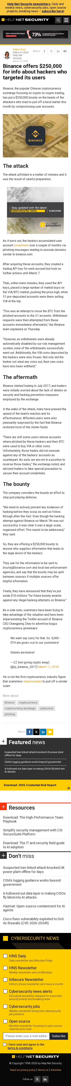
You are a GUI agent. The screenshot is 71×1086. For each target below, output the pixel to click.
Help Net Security (51, 1063)
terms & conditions (20, 1048)
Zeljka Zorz (19, 49)
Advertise (56, 1070)
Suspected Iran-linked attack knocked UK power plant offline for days (34, 870)
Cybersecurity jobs (24, 1006)
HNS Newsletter (23, 968)
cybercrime (46, 708)
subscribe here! (53, 11)
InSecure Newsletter (26, 979)
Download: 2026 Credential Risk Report (30, 785)
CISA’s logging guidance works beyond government (33, 761)
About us (43, 1070)
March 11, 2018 (48, 667)
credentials (21, 245)
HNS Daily (17, 956)
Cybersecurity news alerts (30, 991)
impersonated (32, 681)
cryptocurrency (28, 702)
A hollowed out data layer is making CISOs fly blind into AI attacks (34, 895)
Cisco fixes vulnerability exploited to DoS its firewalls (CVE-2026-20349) (33, 921)
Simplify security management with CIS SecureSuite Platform (32, 832)
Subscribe (59, 1036)
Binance (9, 702)
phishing (10, 714)
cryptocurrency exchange (20, 708)
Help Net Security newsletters (28, 4)
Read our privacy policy (23, 1070)
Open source (19, 1021)
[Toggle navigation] (66, 20)
